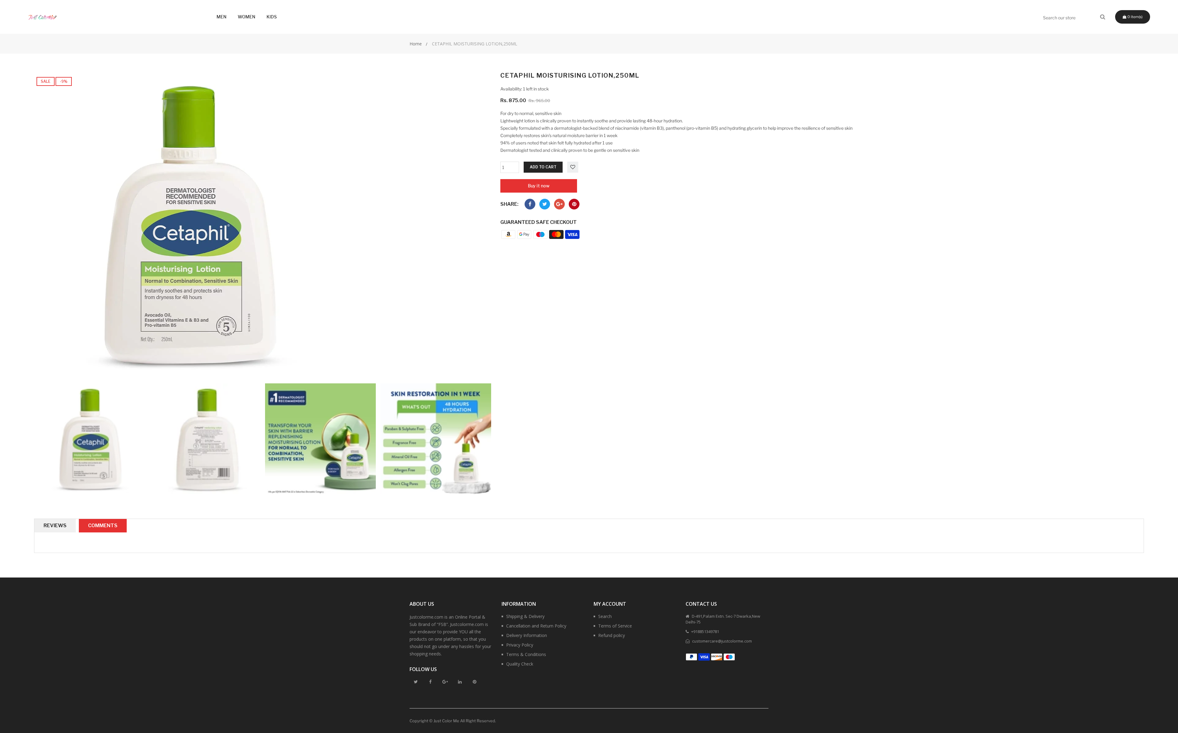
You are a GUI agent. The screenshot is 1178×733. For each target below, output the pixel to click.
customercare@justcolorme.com (721, 641)
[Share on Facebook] (530, 204)
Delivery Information (526, 635)
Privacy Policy (519, 645)
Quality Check (519, 664)
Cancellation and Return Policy (536, 626)
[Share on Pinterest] (574, 204)
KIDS (272, 16)
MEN (221, 16)
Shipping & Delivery (525, 616)
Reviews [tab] (55, 525)
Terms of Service (615, 626)
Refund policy (611, 635)
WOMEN (246, 16)
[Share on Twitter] (544, 204)
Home (416, 44)
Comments (102, 525)
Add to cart (543, 167)
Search (605, 616)
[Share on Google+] (559, 204)
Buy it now (538, 185)
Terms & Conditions (526, 654)
